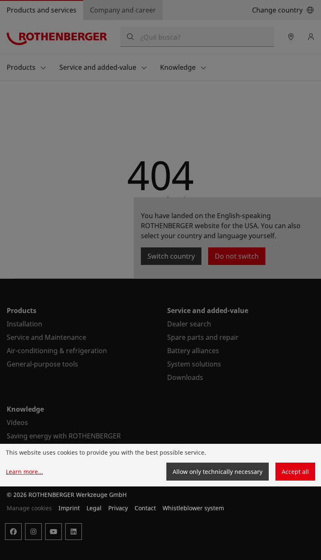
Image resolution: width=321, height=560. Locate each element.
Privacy (118, 508)
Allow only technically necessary (217, 472)
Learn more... (24, 472)
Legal (94, 508)
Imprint (69, 508)
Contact (145, 508)
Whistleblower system (193, 508)
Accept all (295, 472)
